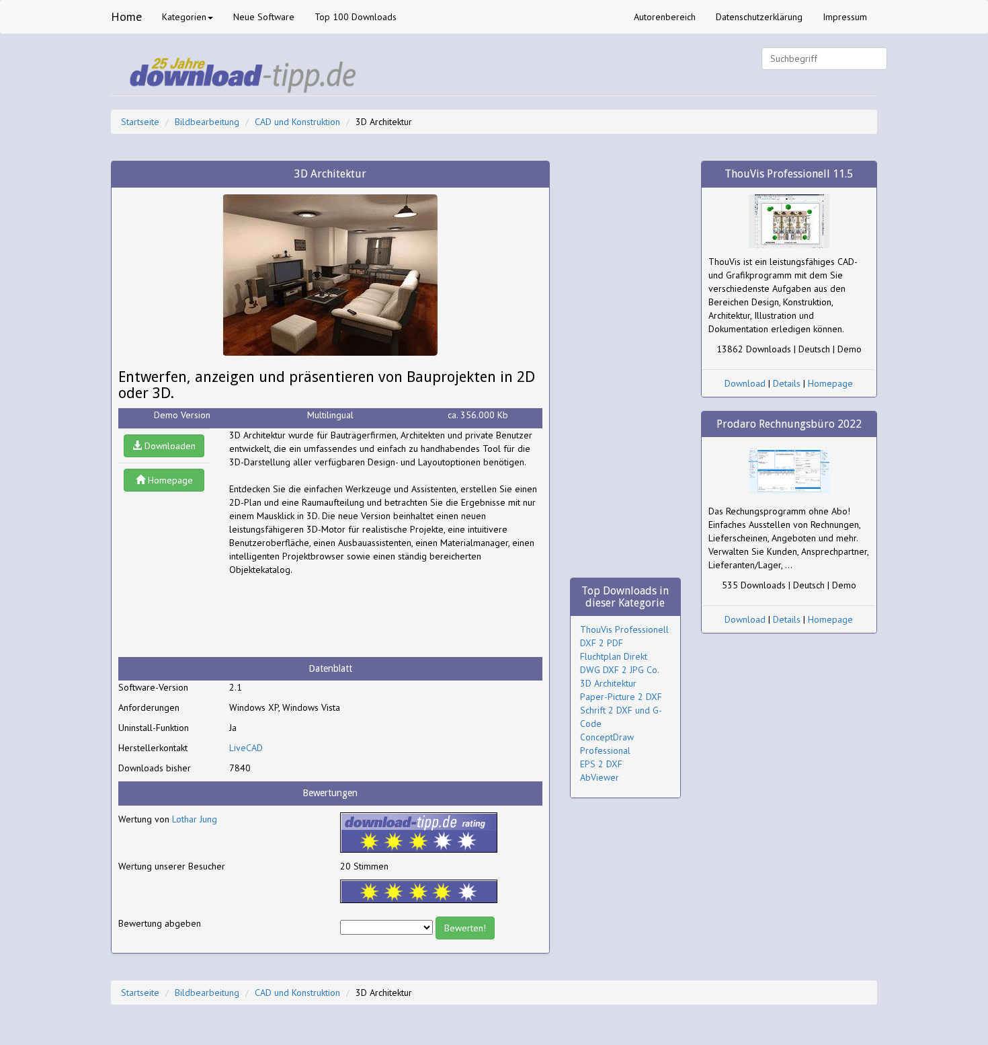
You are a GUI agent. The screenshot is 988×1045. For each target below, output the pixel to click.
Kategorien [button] (184, 17)
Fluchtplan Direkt (613, 656)
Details (786, 383)
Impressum (845, 17)
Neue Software (263, 17)
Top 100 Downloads (356, 17)
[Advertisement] (336, 616)
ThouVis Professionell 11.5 (789, 173)
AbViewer (599, 777)
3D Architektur (608, 683)
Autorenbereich (665, 17)
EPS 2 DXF (601, 764)
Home (126, 16)
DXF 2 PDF (601, 643)
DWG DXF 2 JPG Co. (619, 670)
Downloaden (169, 446)
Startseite (140, 122)
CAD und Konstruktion (297, 122)
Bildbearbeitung (207, 122)
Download (745, 383)
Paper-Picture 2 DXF (621, 697)
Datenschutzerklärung (759, 17)
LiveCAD (246, 748)
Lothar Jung (194, 819)
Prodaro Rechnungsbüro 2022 (789, 424)
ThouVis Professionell (624, 629)
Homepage (169, 480)
